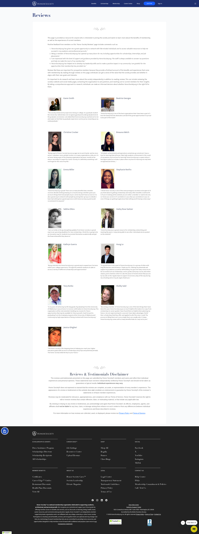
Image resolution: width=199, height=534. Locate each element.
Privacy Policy (124, 413)
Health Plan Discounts (42, 488)
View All (35, 492)
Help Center (140, 477)
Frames (104, 455)
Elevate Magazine (74, 484)
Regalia (104, 452)
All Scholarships (39, 459)
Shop (138, 3)
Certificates (37, 477)
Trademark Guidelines (110, 484)
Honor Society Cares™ (76, 477)
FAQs (137, 480)
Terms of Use (106, 492)
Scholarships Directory (42, 452)
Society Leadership (75, 480)
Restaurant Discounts (41, 484)
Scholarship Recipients (42, 455)
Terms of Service (139, 413)
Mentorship (116, 3)
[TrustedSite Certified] (115, 521)
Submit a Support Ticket (133, 507)
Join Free (149, 3)
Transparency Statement (111, 480)
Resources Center (74, 452)
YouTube (138, 455)
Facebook (139, 448)
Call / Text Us (140, 488)
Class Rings (105, 459)
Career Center (128, 3)
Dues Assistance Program (43, 448)
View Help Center (134, 505)
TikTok (138, 463)
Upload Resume (73, 455)
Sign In (160, 3)
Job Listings (72, 448)
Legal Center (106, 477)
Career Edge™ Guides (41, 480)
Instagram (139, 459)
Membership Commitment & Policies (150, 484)
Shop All (104, 448)
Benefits (93, 3)
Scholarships (104, 3)
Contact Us (157, 514)
